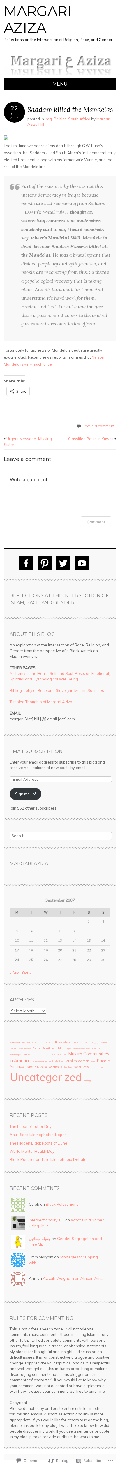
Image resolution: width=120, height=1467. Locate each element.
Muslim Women (77, 1061)
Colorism (103, 1042)
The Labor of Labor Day (31, 1126)
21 (74, 950)
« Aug (15, 973)
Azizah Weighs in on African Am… (73, 1278)
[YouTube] (82, 563)
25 (31, 960)
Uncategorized (46, 1077)
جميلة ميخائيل (40, 1238)
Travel (94, 1067)
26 (46, 960)
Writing (87, 1080)
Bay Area (26, 1042)
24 (17, 960)
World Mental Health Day (32, 1151)
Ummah (102, 1067)
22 (89, 950)
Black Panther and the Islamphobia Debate (48, 1159)
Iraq (48, 119)
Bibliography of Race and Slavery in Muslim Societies (57, 690)
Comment (96, 521)
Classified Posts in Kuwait (92, 438)
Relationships (66, 1067)
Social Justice (81, 1066)
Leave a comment (98, 426)
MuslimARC (61, 1055)
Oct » (26, 973)
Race (93, 1061)
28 (74, 960)
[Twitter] (63, 563)
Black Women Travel (82, 1043)
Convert (13, 1049)
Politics (60, 119)
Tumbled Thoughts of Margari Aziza (41, 701)
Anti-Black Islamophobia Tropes (38, 1134)
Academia (15, 1042)
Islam (26, 1054)
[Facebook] (26, 563)
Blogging (95, 1043)
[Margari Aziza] (60, 75)
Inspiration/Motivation (81, 1048)
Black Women (63, 1042)
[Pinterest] (45, 563)
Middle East (51, 1055)
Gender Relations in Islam (49, 1048)
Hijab (69, 1049)
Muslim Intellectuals (40, 1061)
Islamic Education (38, 1055)
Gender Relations (24, 1049)
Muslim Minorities (56, 1061)
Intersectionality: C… (46, 1220)
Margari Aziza (37, 19)
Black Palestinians (62, 1204)
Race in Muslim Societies (42, 1066)
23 (103, 950)
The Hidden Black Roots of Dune (38, 1143)
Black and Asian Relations (42, 1042)
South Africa (79, 119)
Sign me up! (25, 793)
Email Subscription (36, 751)
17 (17, 950)
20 (60, 950)
